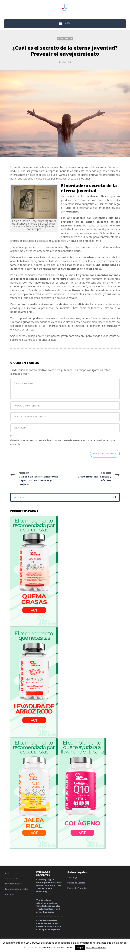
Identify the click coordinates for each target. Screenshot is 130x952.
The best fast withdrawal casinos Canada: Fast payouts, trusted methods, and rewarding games (48, 906)
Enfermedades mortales (16, 889)
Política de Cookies (76, 882)
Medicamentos (65, 39)
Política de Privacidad (77, 888)
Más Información (96, 947)
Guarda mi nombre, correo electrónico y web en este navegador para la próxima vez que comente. (62, 442)
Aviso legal (72, 877)
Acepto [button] (80, 947)
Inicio (7, 873)
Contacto (9, 894)
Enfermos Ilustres (13, 883)
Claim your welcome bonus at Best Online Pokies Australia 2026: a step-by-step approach (48, 925)
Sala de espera (12, 878)
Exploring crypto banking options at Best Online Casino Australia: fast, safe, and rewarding (49, 885)
